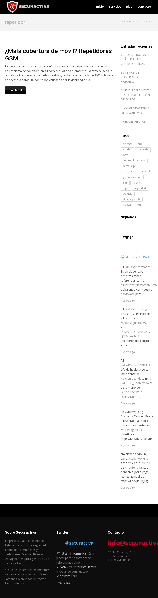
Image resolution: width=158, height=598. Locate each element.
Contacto (144, 6)
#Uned (145, 463)
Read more (15, 90)
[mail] (134, 225)
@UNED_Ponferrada (135, 383)
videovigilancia (131, 199)
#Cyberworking (138, 458)
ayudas (127, 149)
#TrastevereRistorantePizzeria (76, 567)
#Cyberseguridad (132, 378)
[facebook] (123, 225)
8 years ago (128, 352)
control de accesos (134, 160)
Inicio (100, 6)
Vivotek (127, 205)
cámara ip (129, 166)
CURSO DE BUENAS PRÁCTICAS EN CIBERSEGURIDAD (134, 59)
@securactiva (135, 256)
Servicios (115, 6)
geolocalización (132, 177)
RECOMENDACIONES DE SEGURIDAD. (135, 110)
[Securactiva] (27, 6)
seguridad (140, 188)
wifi (139, 205)
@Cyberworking (136, 309)
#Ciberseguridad (131, 323)
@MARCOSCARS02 (134, 332)
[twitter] (129, 225)
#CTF (146, 323)
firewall (145, 171)
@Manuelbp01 (131, 336)
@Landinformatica (138, 267)
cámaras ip (129, 171)
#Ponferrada (133, 467)
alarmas (127, 144)
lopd (126, 188)
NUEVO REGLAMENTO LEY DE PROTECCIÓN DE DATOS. (136, 94)
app (140, 144)
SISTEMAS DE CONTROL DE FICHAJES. (130, 77)
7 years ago (128, 300)
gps (125, 182)
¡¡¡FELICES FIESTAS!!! (134, 121)
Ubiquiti (127, 193)
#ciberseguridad (131, 430)
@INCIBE (128, 396)
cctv (125, 155)
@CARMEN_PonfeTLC (136, 365)
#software (128, 294)
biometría (142, 149)
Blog (129, 6)
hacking (137, 182)
